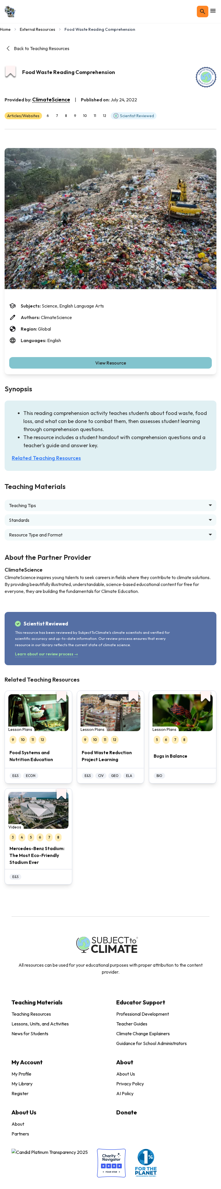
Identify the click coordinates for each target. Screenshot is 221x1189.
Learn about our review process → (46, 654)
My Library (22, 1083)
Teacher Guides (131, 1024)
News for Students (30, 1033)
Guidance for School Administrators (151, 1043)
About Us (125, 1074)
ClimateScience (51, 99)
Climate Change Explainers (143, 1033)
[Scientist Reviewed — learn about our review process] (206, 77)
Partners (20, 1134)
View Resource (110, 363)
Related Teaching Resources (46, 458)
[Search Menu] (202, 11)
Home (5, 29)
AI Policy (125, 1093)
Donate (126, 1112)
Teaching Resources (31, 1014)
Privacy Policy (130, 1083)
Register (20, 1093)
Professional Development (142, 1014)
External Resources (37, 29)
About (18, 1124)
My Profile (21, 1074)
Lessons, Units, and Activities (40, 1024)
